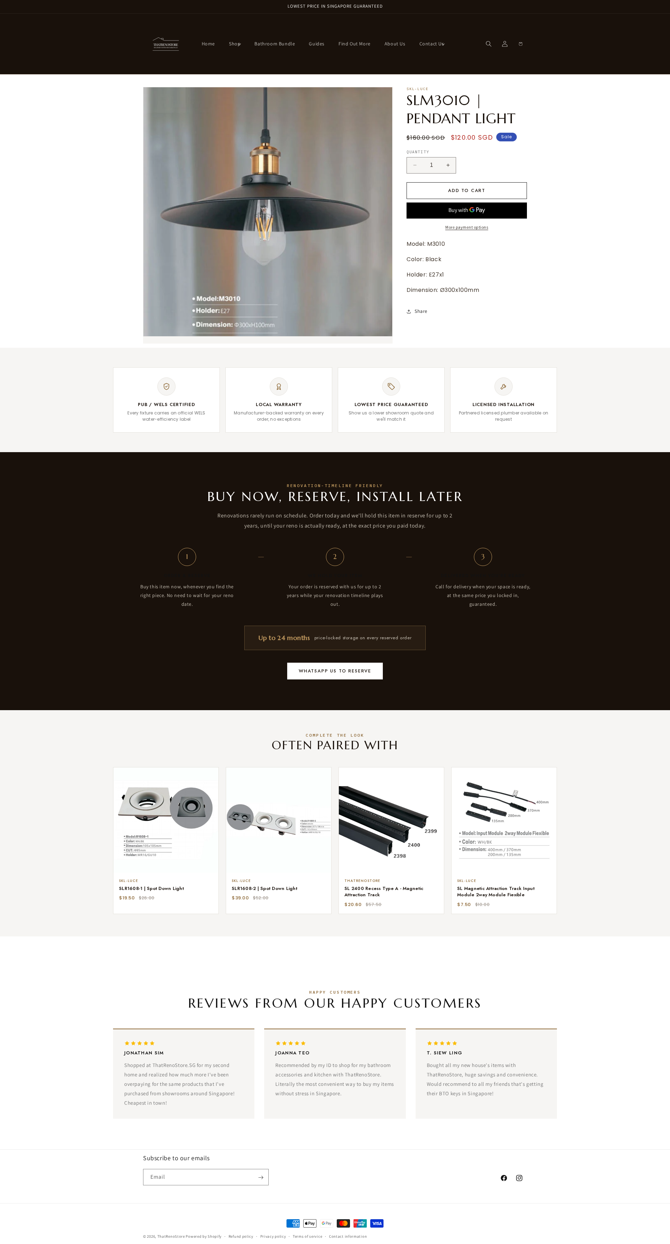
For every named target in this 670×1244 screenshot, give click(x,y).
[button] (234, 43)
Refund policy (241, 1236)
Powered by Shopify (204, 1236)
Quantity (418, 151)
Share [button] (421, 311)
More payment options (466, 227)
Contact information (348, 1236)
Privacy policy (273, 1236)
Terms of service (307, 1236)
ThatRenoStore (171, 1236)
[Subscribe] (260, 1177)
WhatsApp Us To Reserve (335, 671)
